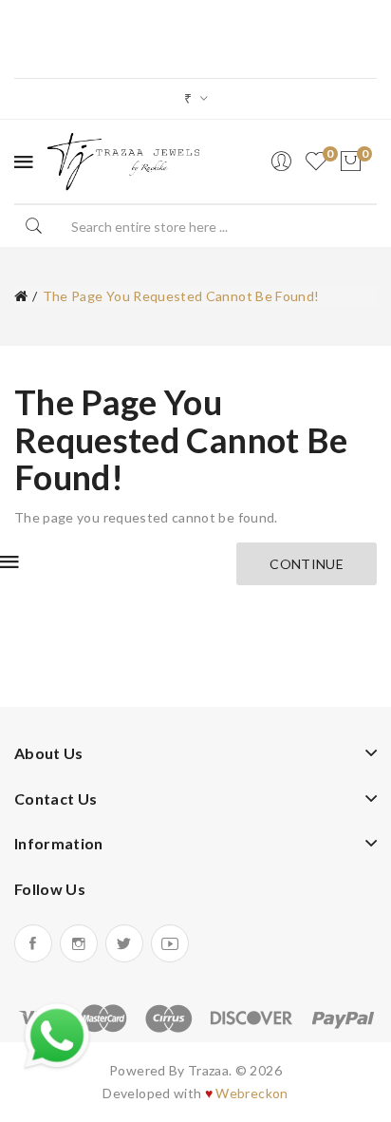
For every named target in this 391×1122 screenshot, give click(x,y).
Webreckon (251, 1093)
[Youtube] (170, 943)
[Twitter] (124, 943)
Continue (307, 564)
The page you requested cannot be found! (181, 296)
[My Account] (281, 161)
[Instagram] (79, 943)
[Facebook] (33, 943)
